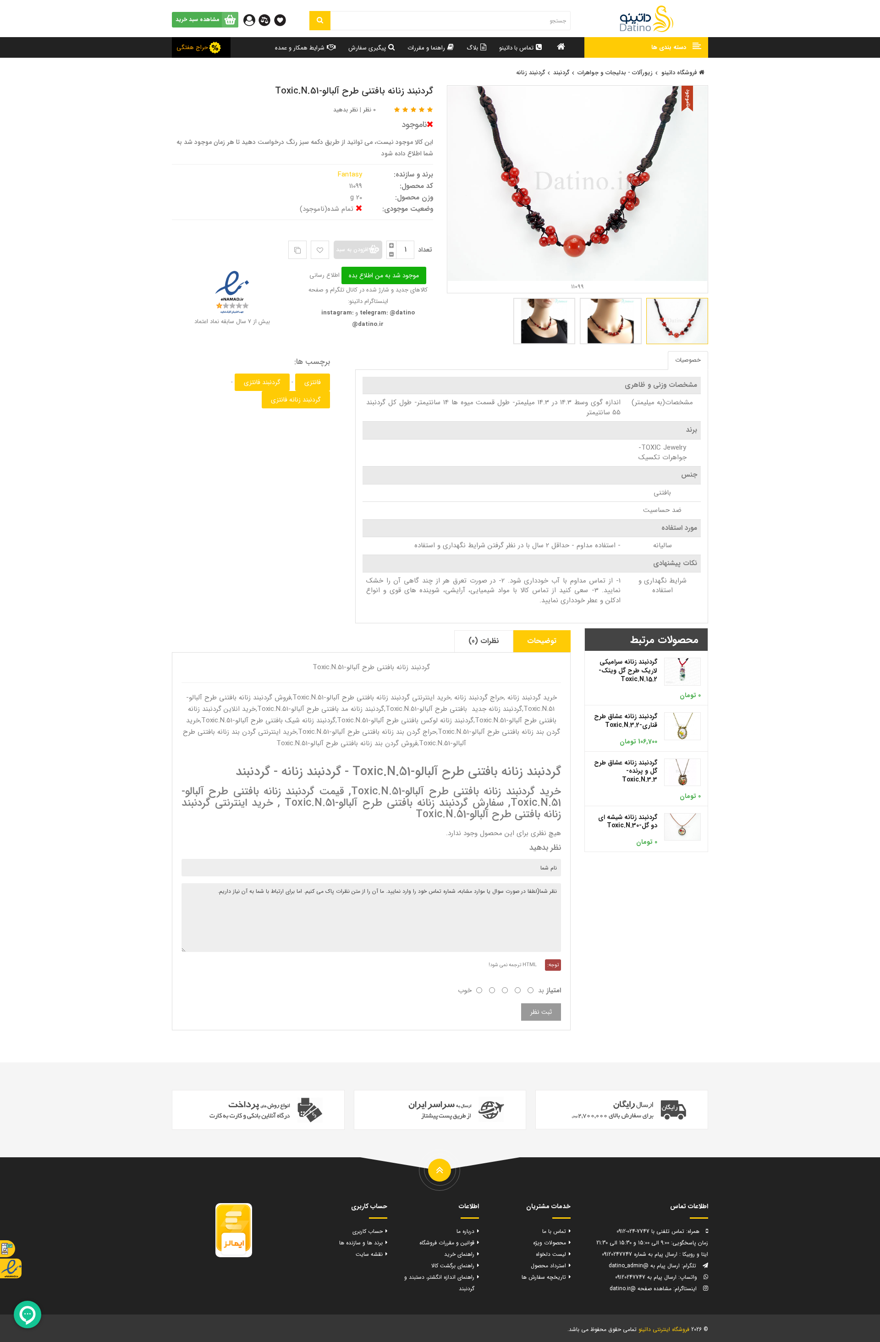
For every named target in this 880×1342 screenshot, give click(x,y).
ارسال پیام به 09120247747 (645, 1277)
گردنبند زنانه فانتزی (296, 400)
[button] (646, 47)
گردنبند (561, 72)
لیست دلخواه (551, 1254)
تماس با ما (554, 1231)
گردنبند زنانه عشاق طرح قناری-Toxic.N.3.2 (625, 720)
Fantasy (351, 174)
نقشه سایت (369, 1254)
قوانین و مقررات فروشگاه (446, 1242)
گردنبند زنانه (530, 72)
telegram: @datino (386, 313)
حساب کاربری (367, 1231)
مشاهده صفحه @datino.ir (640, 1288)
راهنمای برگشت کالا (452, 1265)
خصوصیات (688, 360)
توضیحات (541, 641)
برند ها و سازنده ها (361, 1242)
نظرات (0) (483, 641)
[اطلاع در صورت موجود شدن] (383, 275)
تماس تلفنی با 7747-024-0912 (650, 1231)
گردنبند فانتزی (262, 382)
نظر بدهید (345, 110)
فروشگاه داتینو (680, 72)
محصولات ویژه (549, 1242)
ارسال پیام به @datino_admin (644, 1265)
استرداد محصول (548, 1265)
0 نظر (369, 110)
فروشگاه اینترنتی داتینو (663, 1329)
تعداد (425, 250)
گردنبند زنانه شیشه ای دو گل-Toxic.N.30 (627, 821)
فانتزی (312, 382)
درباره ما (465, 1231)
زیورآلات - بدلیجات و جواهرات (615, 72)
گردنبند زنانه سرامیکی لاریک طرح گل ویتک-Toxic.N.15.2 (628, 670)
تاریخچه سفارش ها (544, 1277)
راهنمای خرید (459, 1254)
